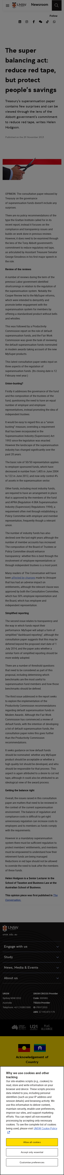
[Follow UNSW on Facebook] (33, 21)
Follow (53, 15)
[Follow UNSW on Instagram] (27, 21)
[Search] (57, 5)
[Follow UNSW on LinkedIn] (20, 21)
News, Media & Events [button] (21, 967)
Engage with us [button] (15, 946)
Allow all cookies (32, 1142)
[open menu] (7, 5)
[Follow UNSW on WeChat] (40, 21)
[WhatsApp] (54, 21)
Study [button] (8, 957)
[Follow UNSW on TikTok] (47, 21)
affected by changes (23, 577)
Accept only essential (32, 1152)
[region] (32, 1120)
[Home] (19, 5)
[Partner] (38, 5)
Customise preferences (32, 1162)
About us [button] (11, 978)
